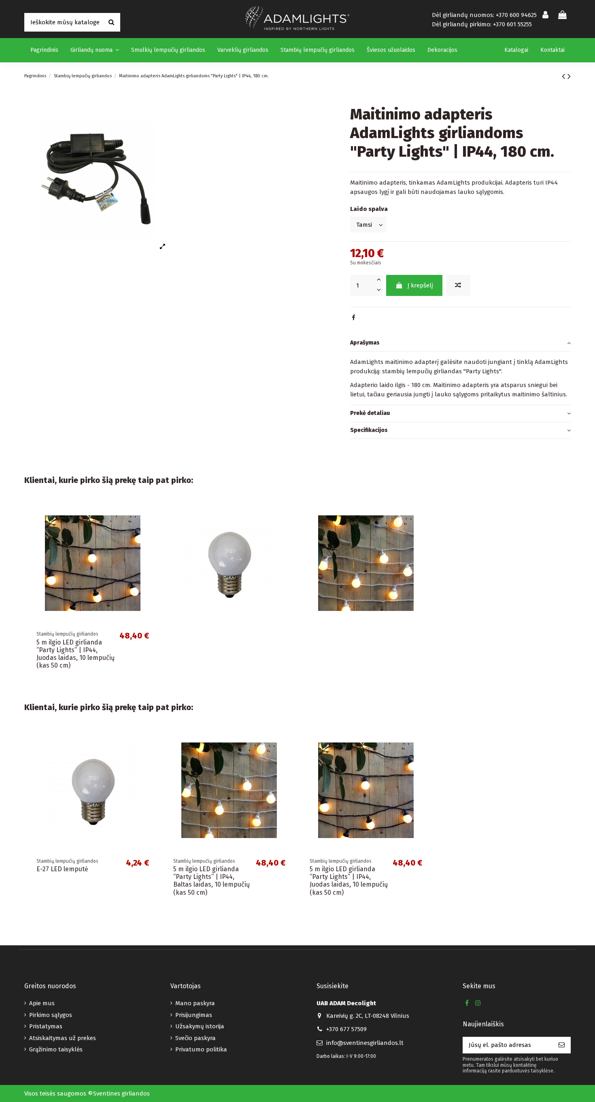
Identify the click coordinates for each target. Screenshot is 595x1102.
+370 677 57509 (346, 1029)
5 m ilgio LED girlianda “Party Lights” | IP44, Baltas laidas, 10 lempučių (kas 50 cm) (211, 880)
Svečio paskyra (195, 1038)
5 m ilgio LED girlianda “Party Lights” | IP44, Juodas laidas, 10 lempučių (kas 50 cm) (75, 654)
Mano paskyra (195, 1003)
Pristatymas (45, 1026)
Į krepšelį (420, 285)
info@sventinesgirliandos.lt (365, 1043)
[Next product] (569, 76)
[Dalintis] (353, 317)
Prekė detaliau (370, 413)
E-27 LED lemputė (62, 869)
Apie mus (42, 1003)
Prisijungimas (193, 1015)
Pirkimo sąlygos (50, 1015)
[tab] (460, 343)
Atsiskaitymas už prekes (62, 1038)
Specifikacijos (369, 430)
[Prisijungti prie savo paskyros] (545, 16)
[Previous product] (564, 76)
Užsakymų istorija (199, 1026)
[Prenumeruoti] (561, 1045)
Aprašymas (365, 342)
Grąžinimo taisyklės (56, 1049)
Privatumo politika (201, 1049)
